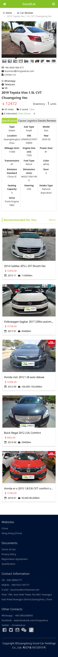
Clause (22, 120)
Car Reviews (26, 12)
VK (6, 88)
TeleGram (10, 84)
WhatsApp (9, 80)
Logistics (32, 120)
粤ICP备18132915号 (34, 647)
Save (31, 109)
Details (42, 120)
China (5, 528)
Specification (9, 120)
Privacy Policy (9, 554)
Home (9, 12)
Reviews (51, 120)
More (52, 220)
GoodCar (29, 4)
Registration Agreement (15, 559)
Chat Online (24, 113)
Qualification (8, 563)
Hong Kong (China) (12, 533)
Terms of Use (9, 549)
